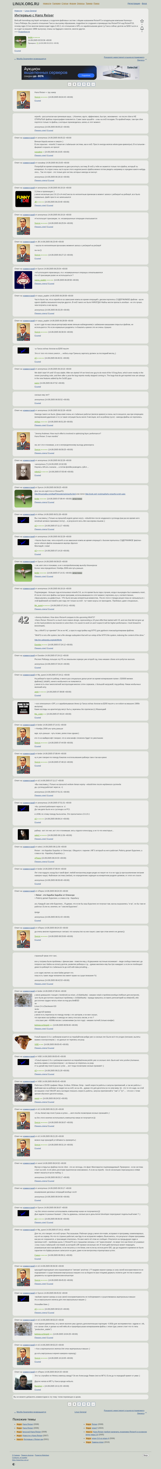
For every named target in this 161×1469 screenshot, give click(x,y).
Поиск (96, 3)
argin (37, 692)
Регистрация (134, 3)
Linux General (31, 11)
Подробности (24, 32)
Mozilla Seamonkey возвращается (31, 59)
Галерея (56, 3)
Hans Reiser (28, 1424)
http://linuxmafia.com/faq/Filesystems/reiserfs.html (55, 494)
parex (37, 383)
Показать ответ (40, 130)
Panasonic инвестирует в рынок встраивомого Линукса (124, 58)
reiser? (95, 1428)
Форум (72, 3)
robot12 (38, 472)
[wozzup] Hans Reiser (32, 1432)
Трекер (89, 3)
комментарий (29, 138)
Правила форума (27, 1455)
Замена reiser (98, 1442)
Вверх (146, 1455)
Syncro (37, 97)
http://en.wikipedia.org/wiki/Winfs (48, 640)
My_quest (39, 606)
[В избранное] (142, 21)
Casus (37, 1255)
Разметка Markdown (42, 1455)
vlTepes (38, 858)
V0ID (37, 1044)
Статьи (65, 3)
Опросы (81, 3)
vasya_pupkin (40, 280)
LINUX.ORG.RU (26, 3)
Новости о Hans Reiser (32, 1436)
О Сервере (16, 1455)
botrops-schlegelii (42, 1025)
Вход (144, 3)
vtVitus (37, 422)
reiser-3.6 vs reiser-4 (100, 1438)
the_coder (39, 714)
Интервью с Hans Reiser (34, 15)
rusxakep (38, 152)
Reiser (94, 1424)
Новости (47, 3)
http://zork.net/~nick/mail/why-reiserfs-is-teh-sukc (105, 494)
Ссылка (17, 51)
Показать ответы (41, 180)
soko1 (37, 835)
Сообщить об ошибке (19, 1458)
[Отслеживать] (142, 28)
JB (36, 202)
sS (36, 358)
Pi (37, 43)
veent (37, 1098)
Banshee (38, 1386)
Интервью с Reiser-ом (33, 1439)
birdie (30, 37)
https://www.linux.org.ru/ (20, 1460)
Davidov (38, 645)
